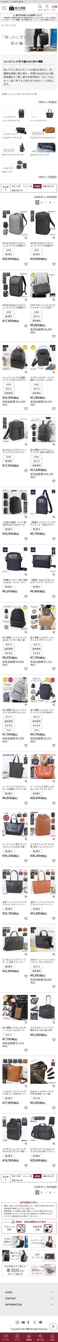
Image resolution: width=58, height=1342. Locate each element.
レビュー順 (27, 186)
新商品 (29, 1339)
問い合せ (40, 1339)
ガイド (17, 1339)
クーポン (5, 1339)
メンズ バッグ (14, 94)
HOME (4, 94)
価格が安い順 (48, 186)
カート (53, 8)
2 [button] (41, 202)
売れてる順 (16, 186)
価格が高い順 (17, 190)
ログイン (47, 10)
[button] (54, 202)
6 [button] (50, 202)
